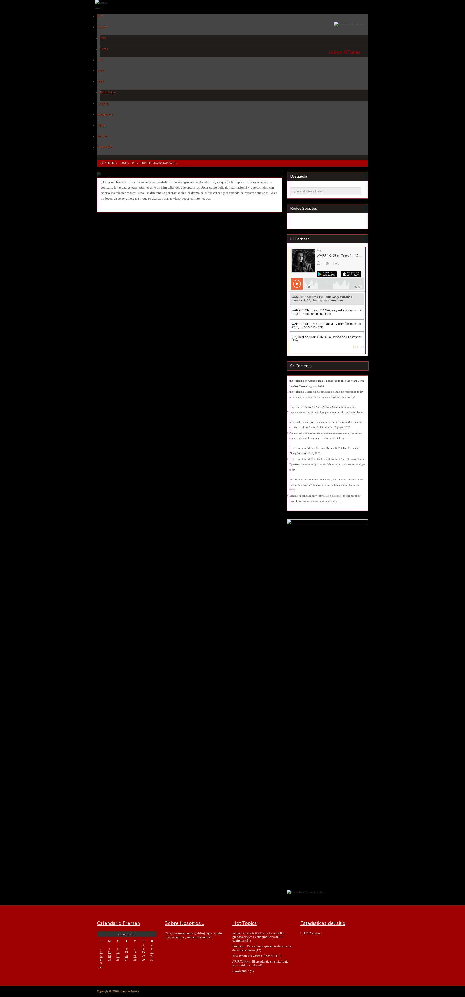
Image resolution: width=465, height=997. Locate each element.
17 (101, 956)
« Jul (99, 967)
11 (109, 952)
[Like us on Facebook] (304, 221)
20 (126, 956)
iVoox (335, 52)
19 (117, 956)
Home (123, 163)
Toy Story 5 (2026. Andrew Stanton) (320, 406)
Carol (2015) (240, 971)
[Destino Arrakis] (105, 8)
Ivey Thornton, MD (300, 448)
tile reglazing (296, 380)
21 (134, 956)
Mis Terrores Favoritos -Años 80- (253, 956)
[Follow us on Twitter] (314, 221)
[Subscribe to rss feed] (295, 221)
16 (151, 952)
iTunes (353, 52)
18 (109, 956)
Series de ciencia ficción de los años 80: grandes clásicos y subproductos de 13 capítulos (258, 937)
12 (117, 952)
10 (101, 952)
